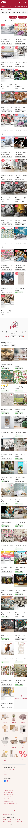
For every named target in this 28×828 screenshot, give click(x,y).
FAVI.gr (9, 824)
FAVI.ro (19, 819)
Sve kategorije (21, 6)
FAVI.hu (4, 821)
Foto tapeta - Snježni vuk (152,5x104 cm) (12, 85)
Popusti (23, 759)
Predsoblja (14, 759)
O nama (6, 788)
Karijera (6, 774)
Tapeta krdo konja (20, 522)
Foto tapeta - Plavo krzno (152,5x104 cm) (12, 288)
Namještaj (4, 6)
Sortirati (14, 17)
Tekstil (23, 722)
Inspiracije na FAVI (9, 794)
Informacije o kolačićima (10, 803)
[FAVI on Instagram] (7, 781)
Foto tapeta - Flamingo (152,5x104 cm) (11, 130)
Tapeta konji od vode (7, 613)
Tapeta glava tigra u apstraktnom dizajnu (12, 522)
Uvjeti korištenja (8, 801)
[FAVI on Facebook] (5, 781)
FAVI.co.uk (19, 821)
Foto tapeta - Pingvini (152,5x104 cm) (11, 152)
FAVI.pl (14, 819)
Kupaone (5, 745)
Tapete (9, 9)
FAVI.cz (4, 819)
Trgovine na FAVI (8, 790)
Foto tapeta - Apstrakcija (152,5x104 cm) (12, 567)
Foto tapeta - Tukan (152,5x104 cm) (10, 243)
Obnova (14, 734)
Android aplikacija (10, 810)
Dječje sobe (5, 759)
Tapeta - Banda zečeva (21, 658)
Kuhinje (23, 734)
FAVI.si (13, 824)
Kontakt (6, 772)
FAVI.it (9, 821)
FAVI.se (14, 821)
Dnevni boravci (14, 746)
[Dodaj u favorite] (12, 25)
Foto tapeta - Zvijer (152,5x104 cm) (10, 311)
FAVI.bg (4, 824)
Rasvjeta (5, 734)
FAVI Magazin (7, 796)
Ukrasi (9, 6)
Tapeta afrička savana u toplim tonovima (12, 364)
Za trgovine (7, 799)
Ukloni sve (6, 336)
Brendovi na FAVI (8, 792)
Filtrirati (23, 17)
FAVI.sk (9, 819)
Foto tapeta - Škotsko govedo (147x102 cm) (13, 658)
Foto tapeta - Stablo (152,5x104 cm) (11, 454)
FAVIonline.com (6, 814)
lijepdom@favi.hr (10, 769)
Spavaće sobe (23, 746)
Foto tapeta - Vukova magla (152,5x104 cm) (13, 39)
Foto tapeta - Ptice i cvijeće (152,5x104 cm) (13, 680)
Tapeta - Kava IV (19, 288)
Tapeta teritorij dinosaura (8, 477)
